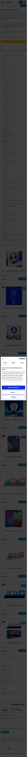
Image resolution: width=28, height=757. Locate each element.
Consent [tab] (5, 362)
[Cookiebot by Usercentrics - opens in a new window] (19, 359)
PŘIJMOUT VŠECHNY (13, 387)
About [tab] (22, 362)
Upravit (13, 392)
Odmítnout (13, 397)
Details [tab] (13, 362)
